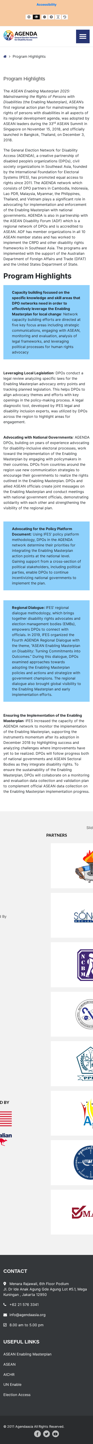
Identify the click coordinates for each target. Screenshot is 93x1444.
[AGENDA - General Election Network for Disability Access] (20, 35)
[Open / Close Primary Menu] (83, 36)
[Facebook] (37, 1433)
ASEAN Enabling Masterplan (27, 1354)
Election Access (16, 1394)
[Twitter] (46, 1433)
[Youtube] (55, 1433)
